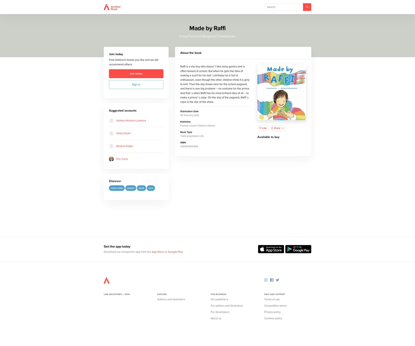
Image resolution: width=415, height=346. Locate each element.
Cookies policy (273, 318)
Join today (136, 73)
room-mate (117, 188)
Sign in (136, 84)
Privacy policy (272, 312)
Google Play (175, 252)
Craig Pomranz (190, 36)
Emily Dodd (123, 133)
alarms (130, 188)
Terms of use (272, 299)
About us (216, 318)
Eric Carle (122, 159)
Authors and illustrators (171, 299)
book (141, 188)
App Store (158, 252)
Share (277, 128)
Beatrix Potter (124, 146)
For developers (220, 312)
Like (264, 128)
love (150, 188)
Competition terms (275, 305)
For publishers (219, 299)
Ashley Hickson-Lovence (131, 120)
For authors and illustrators (227, 305)
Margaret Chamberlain (219, 36)
